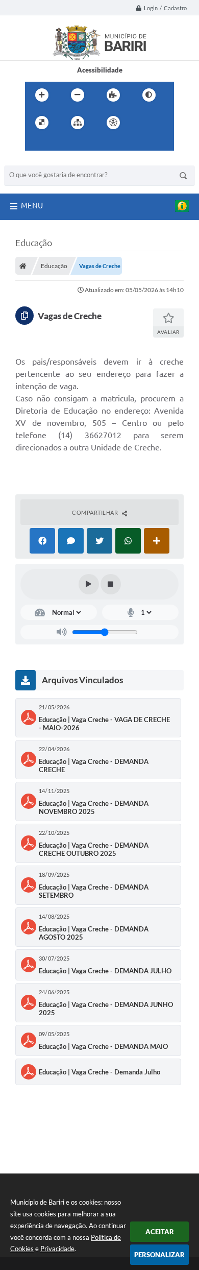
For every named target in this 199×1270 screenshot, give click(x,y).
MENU (32, 205)
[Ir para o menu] (35, 143)
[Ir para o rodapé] (80, 143)
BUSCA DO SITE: (34, 160)
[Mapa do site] (77, 122)
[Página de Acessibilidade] (113, 122)
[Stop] (111, 584)
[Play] (89, 584)
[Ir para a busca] (57, 143)
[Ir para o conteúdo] (142, 122)
